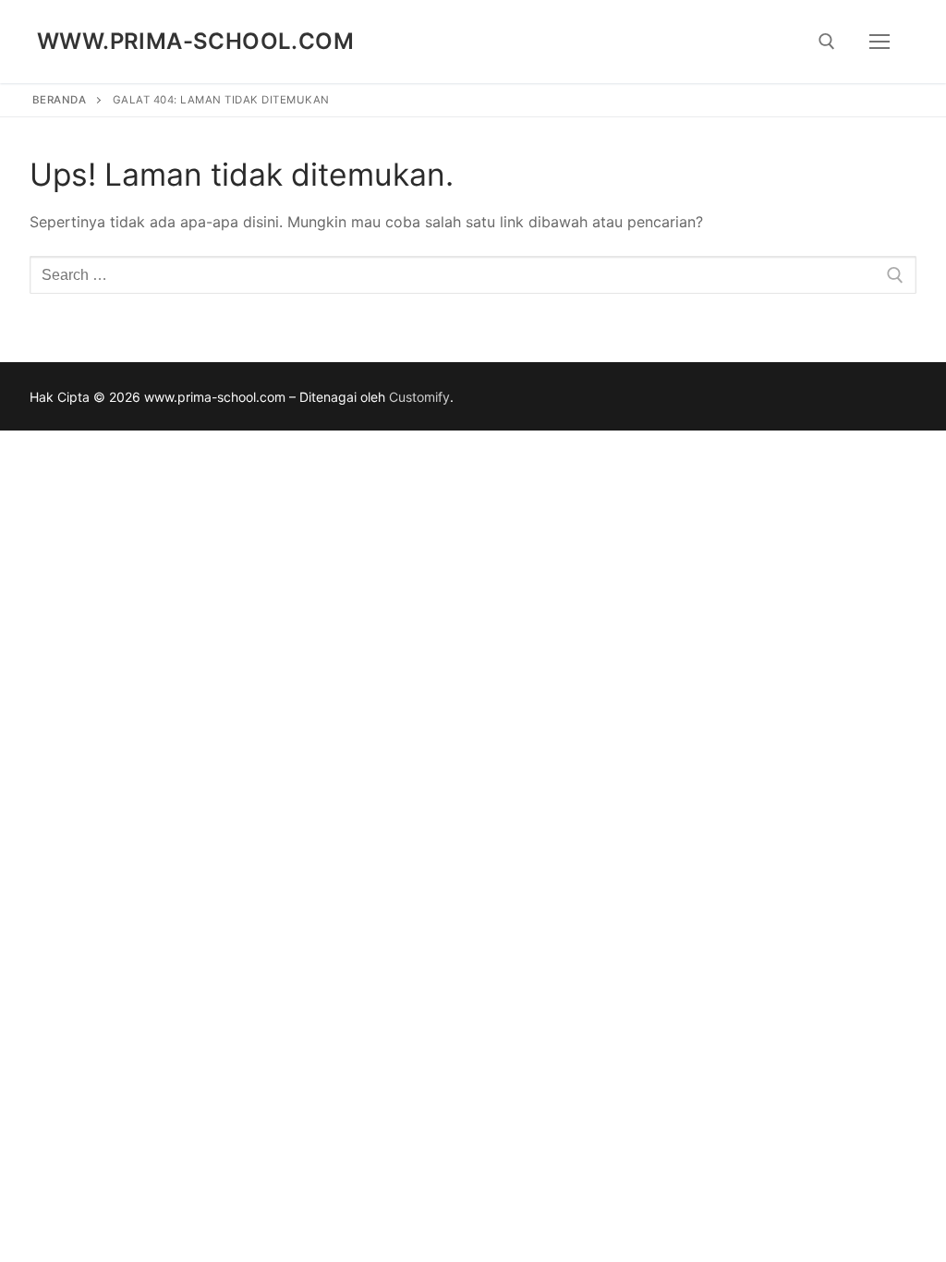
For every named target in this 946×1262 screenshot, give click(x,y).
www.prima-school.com (195, 41)
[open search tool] (827, 41)
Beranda (59, 99)
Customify (419, 397)
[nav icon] (879, 41)
